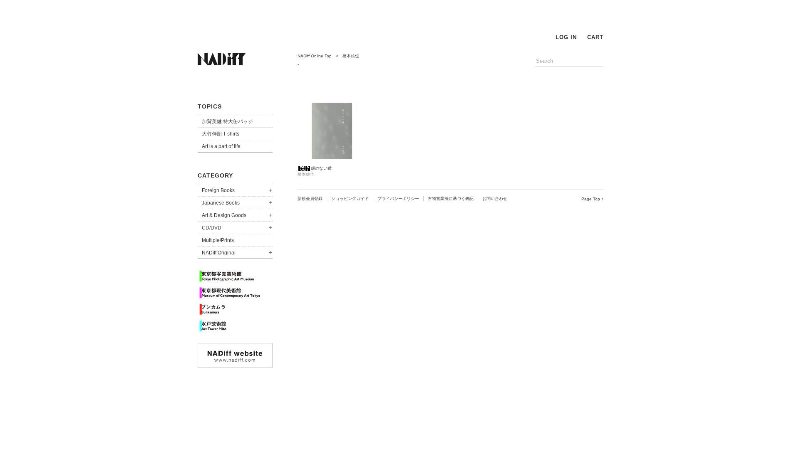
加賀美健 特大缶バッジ (227, 121)
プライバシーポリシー (398, 198)
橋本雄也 (350, 56)
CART (595, 37)
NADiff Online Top (315, 56)
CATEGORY (215, 175)
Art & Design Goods (224, 215)
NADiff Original (219, 253)
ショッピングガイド (350, 198)
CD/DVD (211, 228)
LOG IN (566, 37)
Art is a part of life (221, 146)
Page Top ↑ (592, 199)
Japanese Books (221, 203)
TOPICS (210, 106)
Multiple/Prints (218, 240)
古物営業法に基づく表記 (451, 198)
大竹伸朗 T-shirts (220, 134)
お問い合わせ (494, 198)
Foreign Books (218, 190)
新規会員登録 (310, 198)
